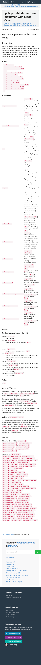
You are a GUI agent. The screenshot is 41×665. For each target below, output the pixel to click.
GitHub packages (10, 617)
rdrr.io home (8, 595)
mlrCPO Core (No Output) (14, 582)
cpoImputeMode (26, 543)
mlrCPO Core (10, 579)
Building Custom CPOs (13, 568)
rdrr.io (4, 2)
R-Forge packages (10, 614)
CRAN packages (9, 610)
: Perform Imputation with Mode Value (21, 6)
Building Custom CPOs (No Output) (16, 571)
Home (6, 5)
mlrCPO (12, 546)
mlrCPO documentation (8, 534)
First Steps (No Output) (13, 577)
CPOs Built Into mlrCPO (13, 573)
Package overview (11, 562)
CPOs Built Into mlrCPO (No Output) (17, 575)
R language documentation (13, 597)
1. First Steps (10, 566)
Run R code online (10, 600)
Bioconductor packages (12, 612)
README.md (10, 564)
